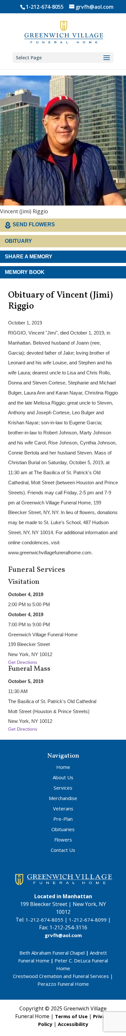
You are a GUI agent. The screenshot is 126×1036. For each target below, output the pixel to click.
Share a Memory (28, 256)
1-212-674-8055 (45, 6)
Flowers (63, 839)
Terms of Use (71, 1016)
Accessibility (73, 1024)
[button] (106, 58)
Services (63, 787)
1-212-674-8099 (88, 919)
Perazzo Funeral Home (63, 984)
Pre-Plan (63, 819)
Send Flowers (34, 224)
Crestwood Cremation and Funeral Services (61, 976)
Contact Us (63, 850)
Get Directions (22, 662)
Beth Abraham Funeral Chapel (52, 952)
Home (63, 767)
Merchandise (63, 798)
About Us (63, 777)
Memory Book (25, 272)
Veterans (63, 808)
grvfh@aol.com (63, 935)
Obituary (18, 241)
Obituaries (63, 829)
